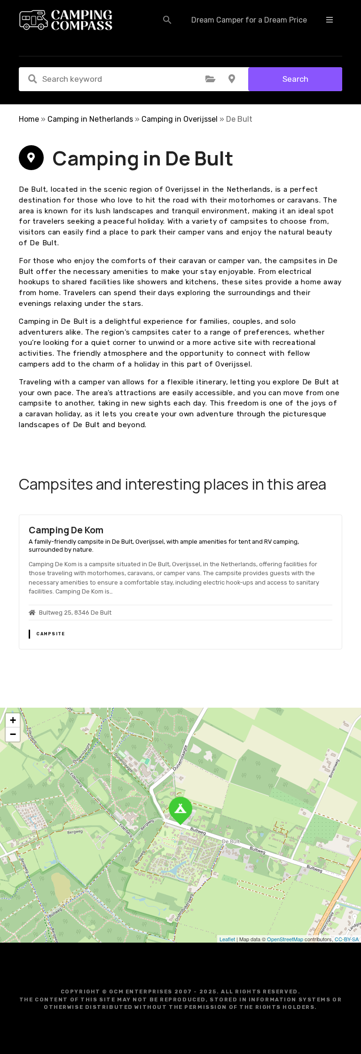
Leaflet (227, 939)
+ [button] (13, 720)
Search (295, 79)
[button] (167, 20)
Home (29, 119)
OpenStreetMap (285, 939)
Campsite (50, 634)
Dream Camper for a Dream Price (249, 20)
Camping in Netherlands (90, 119)
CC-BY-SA (347, 939)
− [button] (13, 734)
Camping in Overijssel (179, 119)
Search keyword (32, 79)
